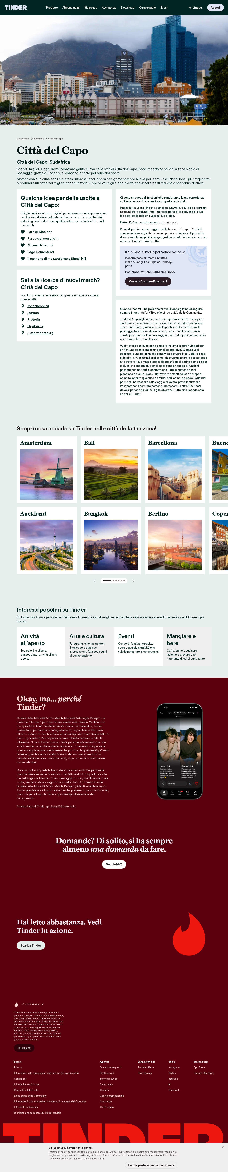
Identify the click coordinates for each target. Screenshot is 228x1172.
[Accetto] (223, 1147)
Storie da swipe (108, 1078)
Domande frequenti (110, 1067)
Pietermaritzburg (40, 333)
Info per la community (26, 1107)
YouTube (173, 1078)
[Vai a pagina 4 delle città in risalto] (118, 580)
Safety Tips (148, 312)
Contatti (104, 1090)
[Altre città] (133, 581)
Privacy (18, 1067)
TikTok (172, 1073)
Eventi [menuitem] (164, 7)
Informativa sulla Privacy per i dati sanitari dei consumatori (46, 1073)
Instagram (174, 1067)
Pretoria (33, 319)
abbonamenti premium (161, 233)
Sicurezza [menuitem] (90, 7)
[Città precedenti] (95, 581)
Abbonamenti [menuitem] (71, 7)
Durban (33, 313)
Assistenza (106, 1101)
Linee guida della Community (182, 312)
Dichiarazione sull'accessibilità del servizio (37, 1113)
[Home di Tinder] (16, 7)
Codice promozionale (112, 1095)
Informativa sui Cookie (26, 1084)
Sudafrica (39, 138)
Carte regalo (107, 1107)
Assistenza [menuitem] (109, 7)
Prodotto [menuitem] (52, 7)
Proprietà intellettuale (26, 1090)
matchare (170, 222)
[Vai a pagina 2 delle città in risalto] (113, 580)
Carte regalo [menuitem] (147, 7)
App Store (199, 1067)
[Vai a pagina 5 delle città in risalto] (121, 580)
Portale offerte (146, 1067)
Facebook (174, 1090)
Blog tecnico (145, 1073)
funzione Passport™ (181, 229)
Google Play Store (204, 1073)
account (125, 211)
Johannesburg (38, 306)
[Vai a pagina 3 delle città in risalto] (116, 580)
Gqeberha (35, 326)
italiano (26, 1048)
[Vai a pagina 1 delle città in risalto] (107, 580)
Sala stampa (107, 1084)
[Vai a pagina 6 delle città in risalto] (124, 580)
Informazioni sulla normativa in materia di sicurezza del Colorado (50, 1101)
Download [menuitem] (127, 7)
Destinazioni (23, 138)
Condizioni (20, 1078)
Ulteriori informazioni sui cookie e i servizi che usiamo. (132, 1155)
